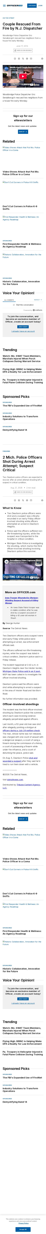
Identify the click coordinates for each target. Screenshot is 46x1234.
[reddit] (27, 58)
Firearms (6, 451)
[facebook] (15, 58)
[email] (31, 58)
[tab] (9, 300)
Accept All (23, 1229)
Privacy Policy (24, 1223)
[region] (23, 305)
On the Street (9, 18)
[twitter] (23, 58)
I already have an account (23, 331)
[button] (4, 5)
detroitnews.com (15, 782)
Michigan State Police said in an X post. (22, 671)
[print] (42, 58)
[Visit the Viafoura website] (37, 310)
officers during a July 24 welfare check (21, 733)
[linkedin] (19, 58)
